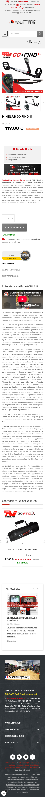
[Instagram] (32, 757)
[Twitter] (19, 757)
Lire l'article (11, 641)
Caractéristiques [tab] (11, 270)
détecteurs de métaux (15, 327)
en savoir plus (14, 242)
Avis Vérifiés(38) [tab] (10, 276)
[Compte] (40, 42)
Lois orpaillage (23, 763)
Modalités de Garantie (30, 768)
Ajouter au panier (14, 227)
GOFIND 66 (9, 466)
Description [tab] (8, 264)
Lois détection (11, 763)
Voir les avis (11, 258)
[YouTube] (25, 757)
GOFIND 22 (9, 414)
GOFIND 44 (8, 426)
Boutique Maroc (23, 765)
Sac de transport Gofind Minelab (22, 550)
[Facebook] (12, 757)
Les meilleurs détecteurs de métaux (22, 619)
